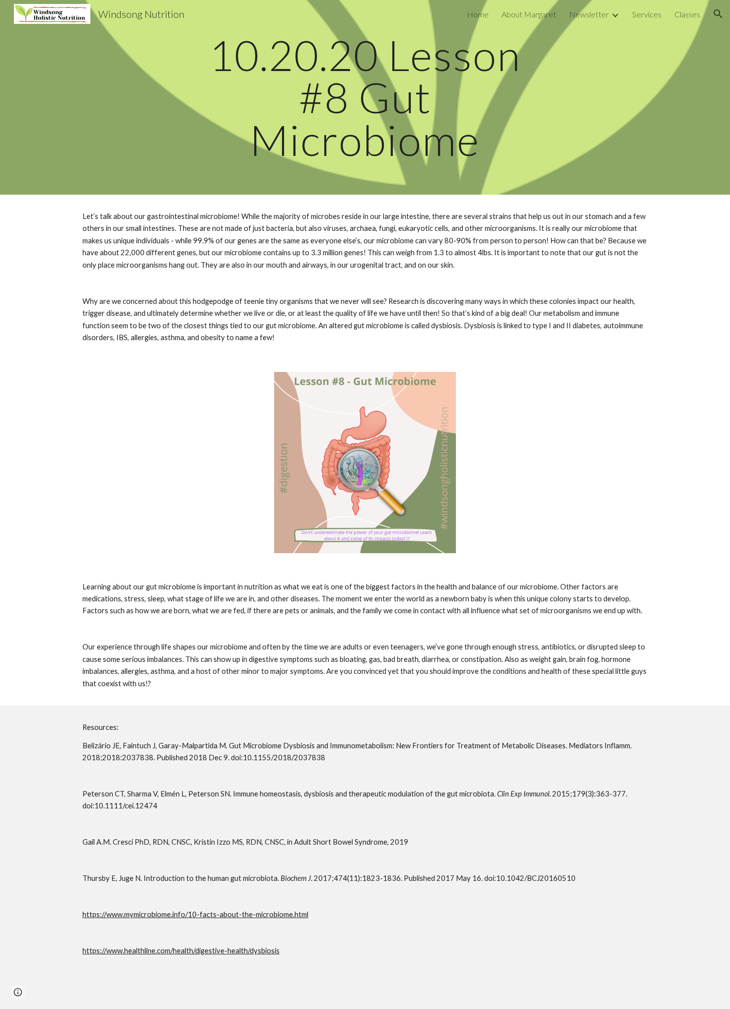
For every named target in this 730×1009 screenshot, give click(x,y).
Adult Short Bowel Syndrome (339, 842)
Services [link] (646, 14)
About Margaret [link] (529, 14)
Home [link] (478, 14)
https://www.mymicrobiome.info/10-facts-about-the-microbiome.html (195, 914)
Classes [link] (687, 14)
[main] (365, 97)
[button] (718, 14)
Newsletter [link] (589, 14)
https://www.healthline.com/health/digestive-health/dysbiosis (181, 950)
